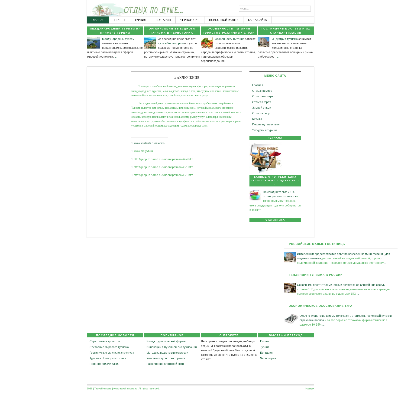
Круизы (257, 119)
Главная (257, 85)
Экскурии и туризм (264, 130)
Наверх (309, 388)
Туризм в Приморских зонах (108, 358)
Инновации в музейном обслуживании (171, 347)
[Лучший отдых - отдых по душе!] (104, 8)
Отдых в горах (261, 102)
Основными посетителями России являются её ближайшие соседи (341, 285)
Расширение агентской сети (165, 364)
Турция (264, 347)
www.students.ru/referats (149, 143)
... (115, 56)
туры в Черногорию (171, 43)
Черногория (268, 358)
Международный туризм (118, 39)
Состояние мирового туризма (109, 347)
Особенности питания (229, 39)
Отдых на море (262, 90)
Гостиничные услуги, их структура (112, 352)
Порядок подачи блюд (104, 364)
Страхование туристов (105, 341)
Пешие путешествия (266, 124)
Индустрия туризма (285, 39)
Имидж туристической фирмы (166, 341)
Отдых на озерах (263, 96)
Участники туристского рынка (165, 358)
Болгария (266, 352)
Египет (264, 341)
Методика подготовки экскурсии (167, 352)
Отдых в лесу (261, 113)
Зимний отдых (261, 107)
